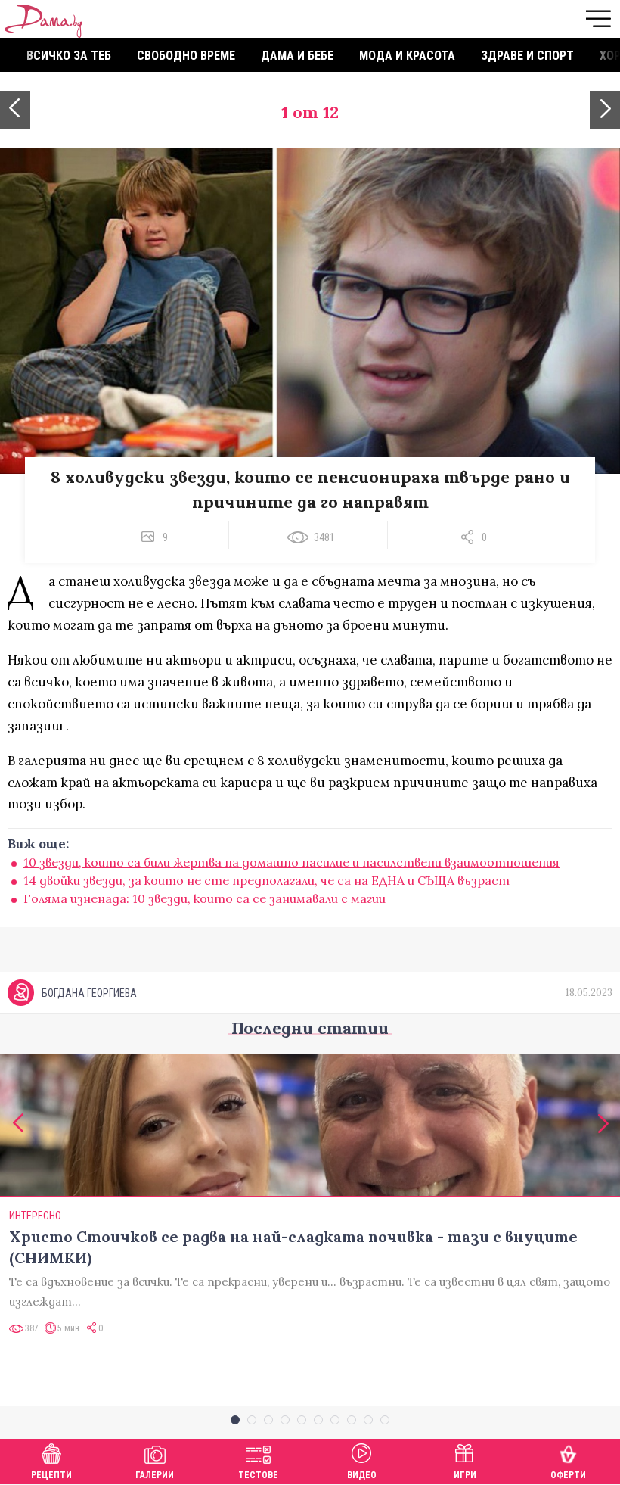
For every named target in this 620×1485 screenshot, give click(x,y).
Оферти (568, 1475)
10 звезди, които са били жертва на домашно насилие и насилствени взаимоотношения (291, 862)
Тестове (258, 1475)
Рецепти (51, 1475)
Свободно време (186, 55)
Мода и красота (407, 55)
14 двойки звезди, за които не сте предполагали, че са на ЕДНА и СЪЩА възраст (266, 880)
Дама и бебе (297, 55)
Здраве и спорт (527, 55)
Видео (362, 1475)
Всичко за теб (68, 55)
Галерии (154, 1475)
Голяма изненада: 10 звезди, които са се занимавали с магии (204, 898)
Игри (465, 1475)
